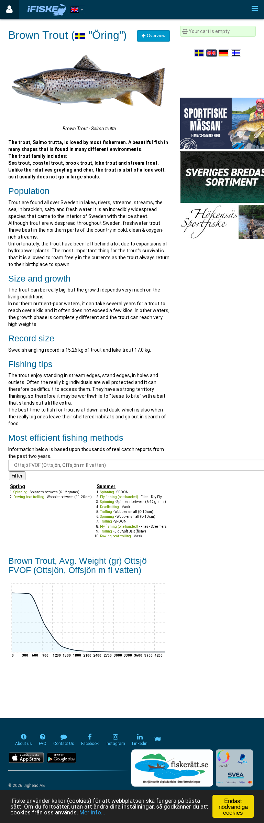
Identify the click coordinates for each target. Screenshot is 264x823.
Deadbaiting (109, 507)
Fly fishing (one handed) (119, 497)
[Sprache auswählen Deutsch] (224, 53)
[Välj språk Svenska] (200, 53)
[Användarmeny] (9, 9)
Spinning (20, 492)
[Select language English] (212, 53)
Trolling (106, 512)
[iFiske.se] (46, 9)
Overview (155, 35)
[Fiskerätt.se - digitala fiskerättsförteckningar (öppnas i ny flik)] (172, 768)
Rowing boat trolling (28, 497)
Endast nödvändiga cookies (233, 806)
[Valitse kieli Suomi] (236, 53)
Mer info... (92, 812)
